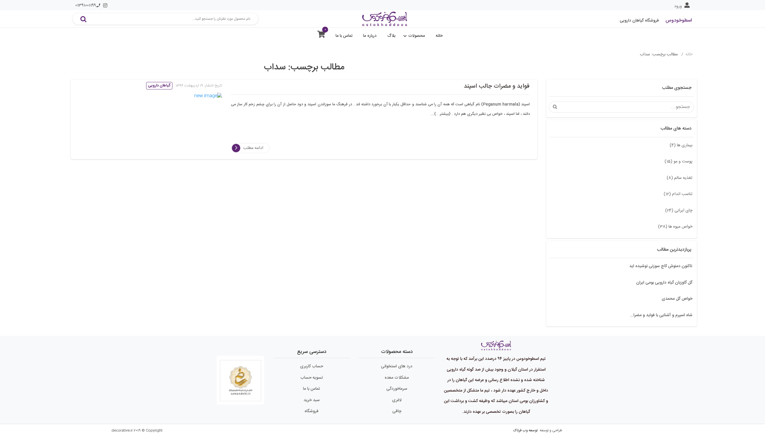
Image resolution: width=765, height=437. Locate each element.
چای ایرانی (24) (678, 210)
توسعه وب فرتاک (525, 430)
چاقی (396, 411)
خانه (439, 35)
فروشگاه (312, 411)
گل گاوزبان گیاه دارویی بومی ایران (664, 282)
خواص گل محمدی (677, 298)
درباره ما (370, 35)
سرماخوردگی (396, 388)
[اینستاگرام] (105, 5)
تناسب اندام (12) (678, 194)
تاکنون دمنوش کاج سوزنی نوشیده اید (660, 266)
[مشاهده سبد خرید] (321, 36)
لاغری (397, 400)
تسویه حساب (311, 377)
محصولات (416, 35)
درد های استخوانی (396, 366)
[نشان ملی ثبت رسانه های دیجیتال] (240, 377)
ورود (678, 6)
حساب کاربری (311, 366)
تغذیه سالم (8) (679, 178)
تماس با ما (344, 35)
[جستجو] (83, 19)
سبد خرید (312, 400)
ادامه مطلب (253, 148)
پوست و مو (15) (678, 161)
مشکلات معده (397, 377)
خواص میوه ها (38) (675, 226)
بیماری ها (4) (681, 145)
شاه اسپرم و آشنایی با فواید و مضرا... (661, 315)
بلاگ (391, 35)
